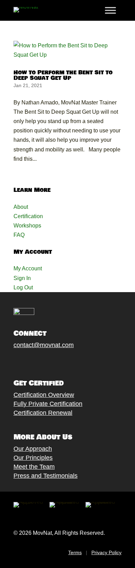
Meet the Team (34, 466)
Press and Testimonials (46, 475)
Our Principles (33, 457)
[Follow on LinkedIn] (65, 361)
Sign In (22, 278)
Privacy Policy (106, 552)
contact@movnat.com (44, 345)
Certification (28, 216)
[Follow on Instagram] (38, 361)
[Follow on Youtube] (51, 361)
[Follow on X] (24, 361)
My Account (28, 268)
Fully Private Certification (48, 403)
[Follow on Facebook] (10, 361)
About (21, 207)
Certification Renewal (43, 412)
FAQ (19, 235)
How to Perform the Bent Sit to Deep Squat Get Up (63, 75)
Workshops (27, 226)
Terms (75, 552)
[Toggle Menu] (110, 10)
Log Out (23, 287)
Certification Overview (44, 394)
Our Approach (33, 448)
